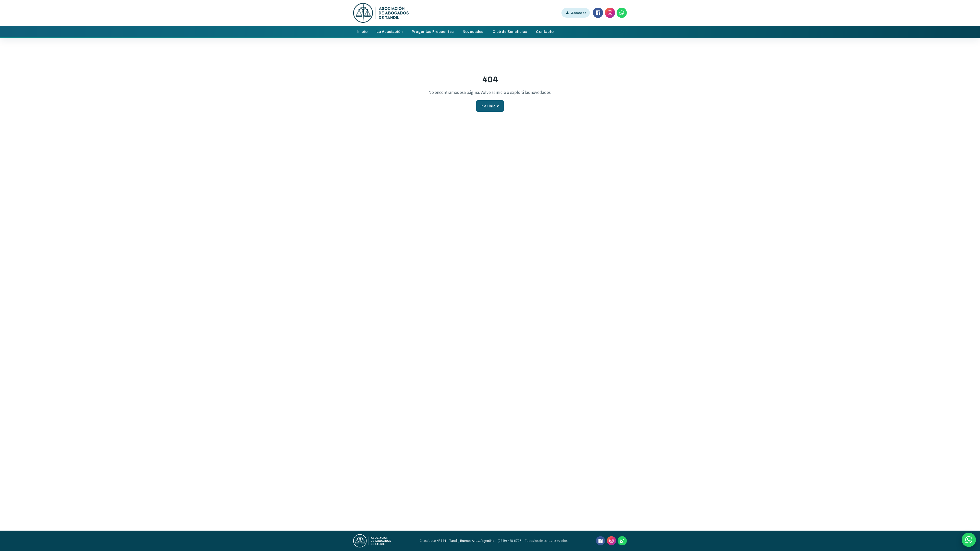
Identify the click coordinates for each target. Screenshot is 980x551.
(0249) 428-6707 (509, 540)
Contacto (545, 32)
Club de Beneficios (510, 32)
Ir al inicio (490, 106)
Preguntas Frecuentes (433, 32)
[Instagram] (610, 13)
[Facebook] (598, 13)
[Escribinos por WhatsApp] (969, 540)
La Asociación (389, 32)
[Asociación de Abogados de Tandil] (381, 13)
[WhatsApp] (622, 13)
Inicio (362, 32)
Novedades (473, 32)
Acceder (578, 13)
